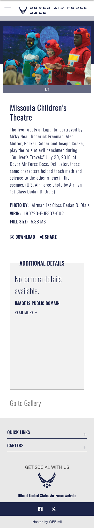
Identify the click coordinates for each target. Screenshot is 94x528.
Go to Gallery (25, 403)
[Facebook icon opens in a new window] (40, 509)
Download (24, 237)
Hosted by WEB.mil (47, 522)
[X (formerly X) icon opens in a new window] (53, 509)
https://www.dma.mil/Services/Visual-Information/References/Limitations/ (44, 380)
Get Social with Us (47, 467)
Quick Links (18, 432)
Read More (25, 312)
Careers (15, 445)
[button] (8, 10)
